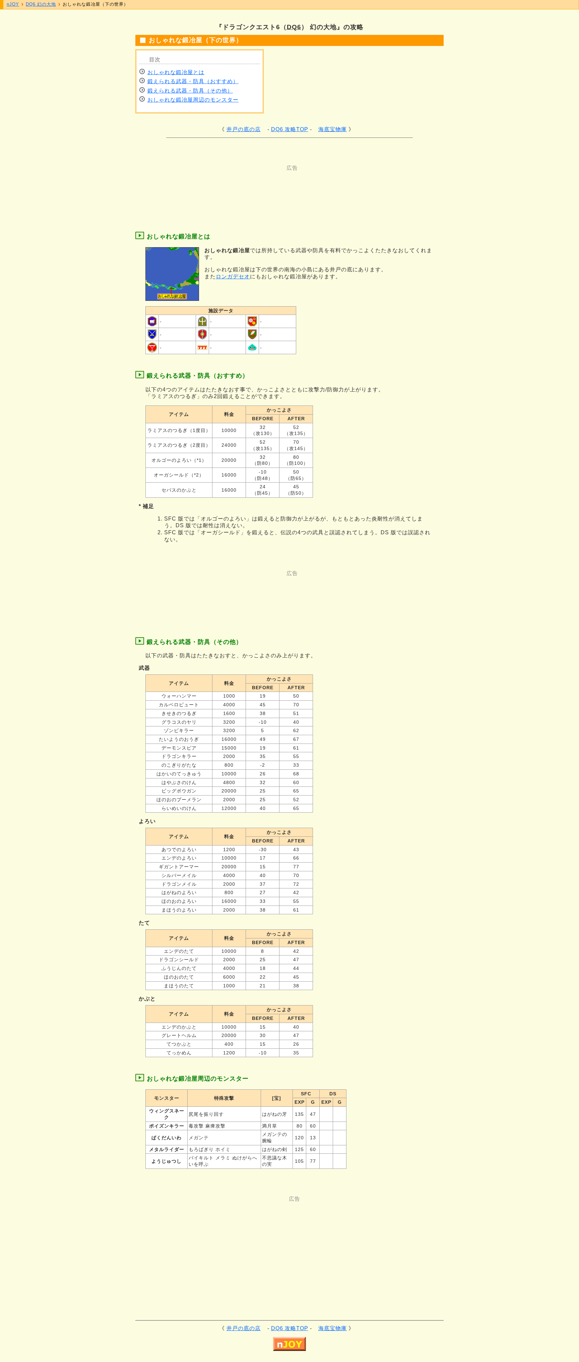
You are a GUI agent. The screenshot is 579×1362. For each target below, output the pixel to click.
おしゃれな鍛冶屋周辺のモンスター (193, 100)
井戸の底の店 (244, 129)
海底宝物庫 (332, 129)
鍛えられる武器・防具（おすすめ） (193, 81)
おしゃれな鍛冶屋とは (175, 72)
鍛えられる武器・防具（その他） (190, 91)
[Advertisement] (263, 187)
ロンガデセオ (233, 276)
